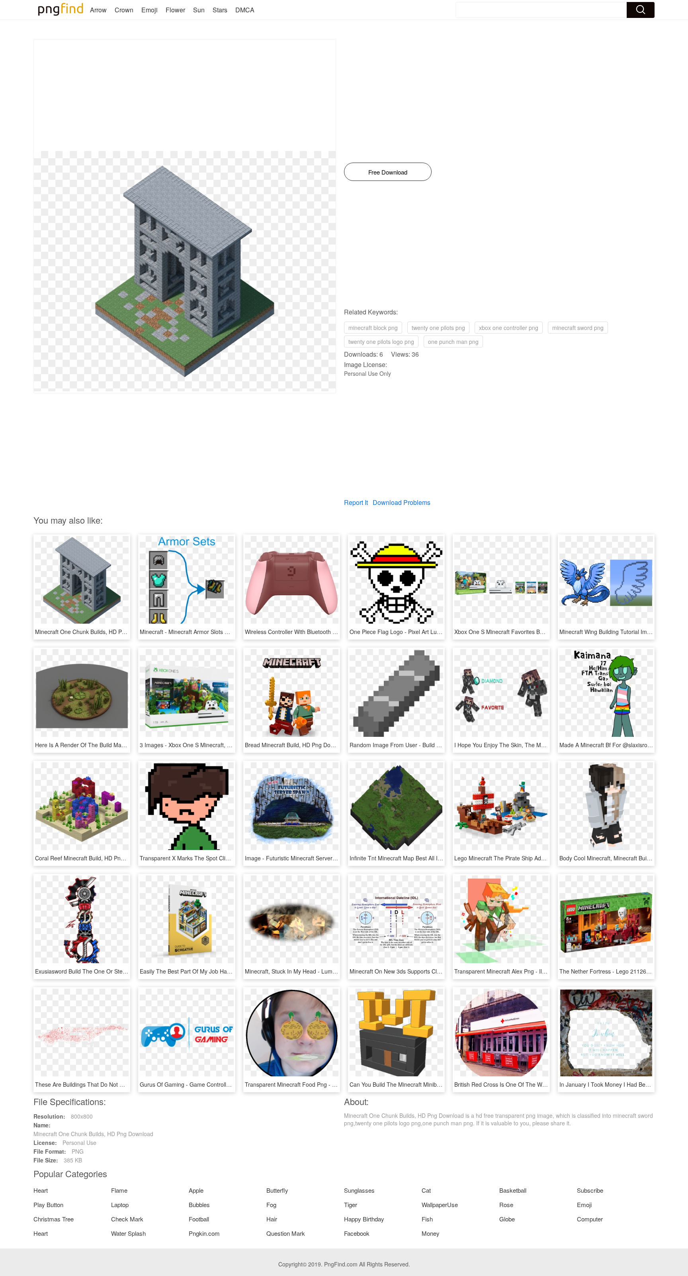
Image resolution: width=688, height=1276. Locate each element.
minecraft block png (373, 328)
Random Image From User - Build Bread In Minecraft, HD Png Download (441, 745)
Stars (220, 9)
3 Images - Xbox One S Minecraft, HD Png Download (206, 745)
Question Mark (285, 1233)
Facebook (356, 1233)
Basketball (512, 1190)
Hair (271, 1219)
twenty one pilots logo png (381, 342)
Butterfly (277, 1190)
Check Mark (127, 1219)
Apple (196, 1190)
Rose (506, 1204)
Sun (199, 9)
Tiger (350, 1204)
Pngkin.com (204, 1233)
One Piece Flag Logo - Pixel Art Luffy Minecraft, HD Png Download (433, 632)
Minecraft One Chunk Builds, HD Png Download (95, 632)
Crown (124, 9)
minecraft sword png (578, 328)
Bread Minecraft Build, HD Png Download (296, 745)
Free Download (387, 172)
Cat (426, 1190)
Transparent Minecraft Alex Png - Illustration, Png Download (529, 971)
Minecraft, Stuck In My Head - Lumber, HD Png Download (317, 971)
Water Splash (128, 1233)
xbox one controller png (508, 328)
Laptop (120, 1204)
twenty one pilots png (438, 328)
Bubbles (199, 1204)
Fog (271, 1204)
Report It (356, 502)
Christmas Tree (53, 1219)
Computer (590, 1219)
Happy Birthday (364, 1219)
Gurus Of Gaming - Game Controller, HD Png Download (210, 1084)
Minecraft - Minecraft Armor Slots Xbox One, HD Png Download (219, 632)
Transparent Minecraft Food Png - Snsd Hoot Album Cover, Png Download (338, 1084)
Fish (427, 1219)
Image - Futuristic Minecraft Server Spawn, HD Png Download (323, 858)
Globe (507, 1219)
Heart (40, 1190)
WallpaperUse (440, 1204)
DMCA (244, 9)
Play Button (48, 1204)
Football (199, 1219)
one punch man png (453, 342)
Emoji (149, 9)
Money (431, 1233)
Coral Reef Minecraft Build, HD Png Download (92, 858)
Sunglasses (359, 1190)
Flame (119, 1190)
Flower (175, 9)
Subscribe (590, 1190)
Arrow (98, 9)
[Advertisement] (185, 95)
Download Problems (401, 502)
